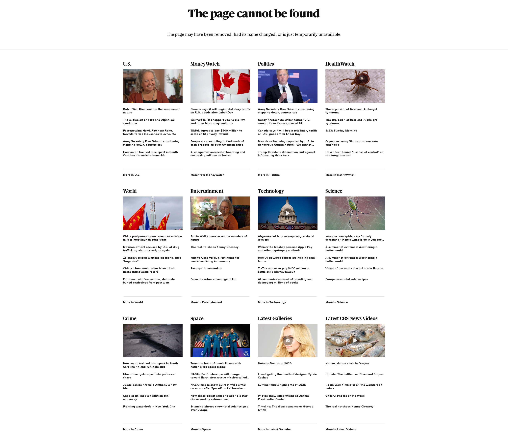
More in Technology (272, 302)
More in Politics (269, 175)
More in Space (200, 429)
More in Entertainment (206, 302)
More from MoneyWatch (207, 175)
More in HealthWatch (340, 175)
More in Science (336, 302)
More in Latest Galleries (274, 429)
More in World (133, 302)
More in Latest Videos (340, 429)
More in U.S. (131, 175)
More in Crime (133, 429)
